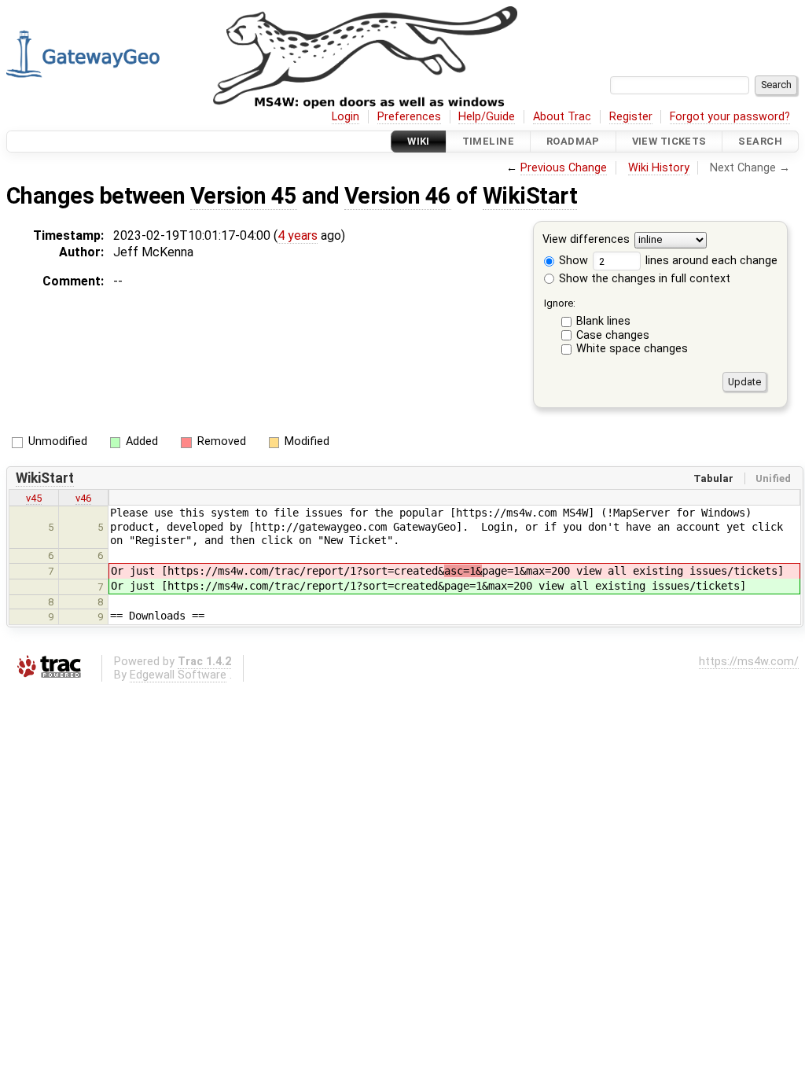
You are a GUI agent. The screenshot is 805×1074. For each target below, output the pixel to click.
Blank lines (603, 321)
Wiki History (658, 168)
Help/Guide (486, 116)
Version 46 (397, 195)
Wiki (418, 141)
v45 (34, 498)
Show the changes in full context (643, 278)
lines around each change (709, 260)
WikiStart (530, 195)
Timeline (488, 141)
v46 (83, 498)
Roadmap (573, 141)
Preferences (409, 116)
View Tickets (669, 141)
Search (760, 141)
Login (345, 116)
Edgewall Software (178, 675)
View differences (586, 240)
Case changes (612, 335)
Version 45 (243, 195)
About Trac (562, 116)
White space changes (632, 348)
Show (572, 260)
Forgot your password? (730, 116)
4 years (298, 235)
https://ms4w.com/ (749, 661)
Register (630, 116)
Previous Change (563, 168)
